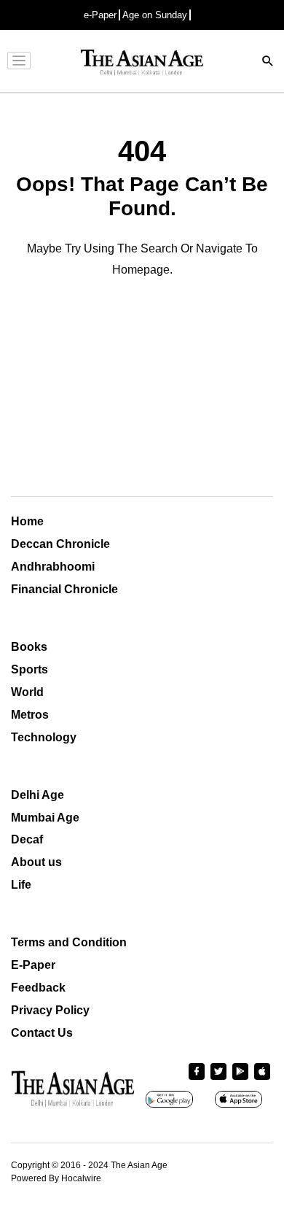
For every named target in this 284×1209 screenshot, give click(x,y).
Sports (29, 669)
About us (36, 862)
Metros (30, 714)
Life (21, 884)
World (27, 692)
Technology (43, 737)
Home (27, 521)
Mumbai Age (45, 817)
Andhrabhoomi (53, 566)
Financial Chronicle (64, 589)
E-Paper (33, 965)
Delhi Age (37, 795)
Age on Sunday (154, 14)
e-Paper (100, 14)
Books (29, 647)
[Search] (268, 62)
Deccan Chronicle (60, 544)
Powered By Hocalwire (56, 1178)
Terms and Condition (69, 942)
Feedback (38, 987)
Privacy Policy (50, 1010)
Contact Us (42, 1033)
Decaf (27, 839)
